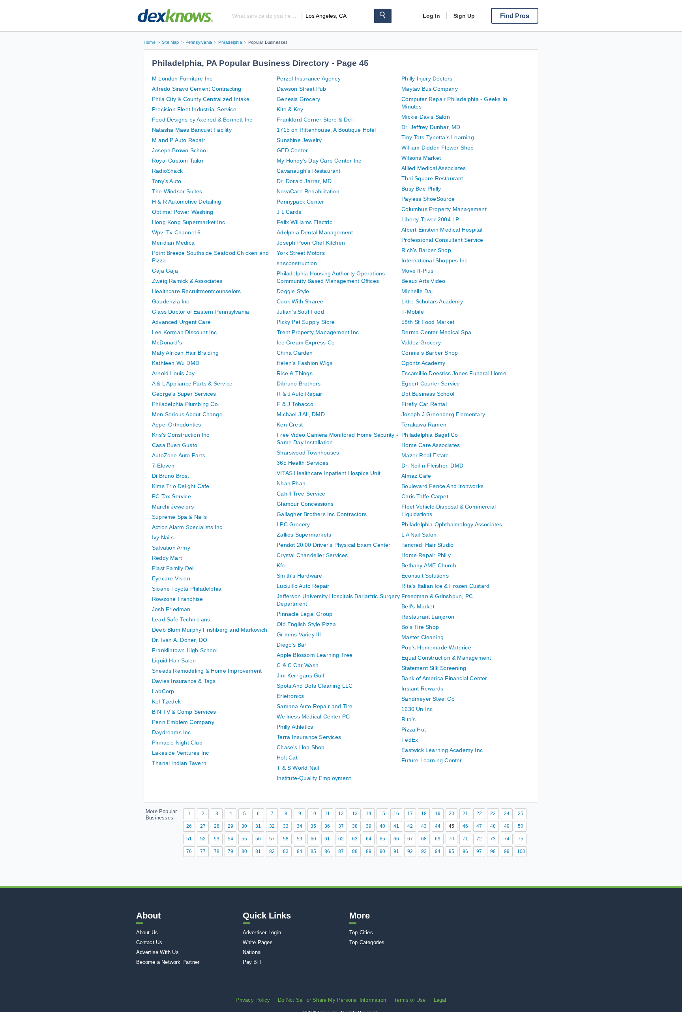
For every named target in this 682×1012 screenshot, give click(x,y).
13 (355, 813)
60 (313, 839)
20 (451, 813)
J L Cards (289, 212)
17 (410, 813)
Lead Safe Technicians (181, 619)
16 (396, 813)
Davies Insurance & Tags (184, 681)
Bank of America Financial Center (444, 678)
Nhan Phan (291, 483)
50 (520, 826)
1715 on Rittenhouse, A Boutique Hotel (326, 130)
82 (272, 851)
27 (203, 826)
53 (216, 839)
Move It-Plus (417, 270)
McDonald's (167, 342)
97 (479, 851)
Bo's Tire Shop (420, 627)
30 (244, 826)
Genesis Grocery (298, 99)
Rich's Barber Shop (426, 250)
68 (424, 839)
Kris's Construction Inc (181, 435)
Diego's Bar (291, 645)
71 (465, 839)
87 (341, 851)
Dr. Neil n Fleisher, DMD (432, 465)
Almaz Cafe (416, 476)
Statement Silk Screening (433, 668)
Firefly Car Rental (424, 404)
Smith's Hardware (299, 575)
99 (507, 851)
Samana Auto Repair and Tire (314, 706)
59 (299, 839)
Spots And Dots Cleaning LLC (314, 686)
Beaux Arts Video (423, 281)
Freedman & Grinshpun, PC (437, 596)
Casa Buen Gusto (174, 445)
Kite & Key (290, 109)
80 (244, 851)
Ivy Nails (163, 537)
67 (410, 839)
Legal (440, 1000)
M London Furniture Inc (182, 78)
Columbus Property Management (444, 209)
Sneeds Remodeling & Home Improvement (207, 671)
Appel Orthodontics (176, 424)
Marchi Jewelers (173, 506)
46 (465, 826)
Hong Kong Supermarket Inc (188, 222)
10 (313, 813)
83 (286, 851)
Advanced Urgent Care (181, 322)
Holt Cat (287, 757)
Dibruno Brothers (298, 383)
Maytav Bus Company (429, 89)
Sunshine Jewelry (299, 140)
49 (507, 826)
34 (299, 826)
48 (493, 826)
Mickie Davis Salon (425, 117)
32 (272, 826)
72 (479, 839)
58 (286, 839)
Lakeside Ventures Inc (180, 753)
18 (424, 813)
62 (341, 839)
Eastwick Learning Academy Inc (442, 750)
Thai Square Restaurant (432, 178)
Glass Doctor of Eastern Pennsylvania (200, 312)
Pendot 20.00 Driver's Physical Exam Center (333, 545)
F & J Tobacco (295, 404)
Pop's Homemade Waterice (436, 647)
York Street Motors (301, 253)
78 (216, 851)
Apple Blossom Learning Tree (314, 655)
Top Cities (361, 932)
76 (189, 851)
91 (396, 851)
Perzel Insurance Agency (309, 78)
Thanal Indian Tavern (179, 763)
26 (189, 826)
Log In (431, 16)
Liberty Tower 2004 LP (430, 219)
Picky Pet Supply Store (306, 322)
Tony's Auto (166, 181)
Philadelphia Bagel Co (429, 435)
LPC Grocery (293, 524)
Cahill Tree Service (301, 493)
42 (410, 826)
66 (396, 839)
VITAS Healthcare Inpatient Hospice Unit (328, 473)
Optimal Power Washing (182, 212)
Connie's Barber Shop (429, 353)
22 (479, 813)
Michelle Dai (417, 291)
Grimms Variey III (299, 634)
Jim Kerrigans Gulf (300, 675)
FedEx (409, 740)
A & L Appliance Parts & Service (192, 383)
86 (327, 851)
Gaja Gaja (165, 270)
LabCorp (163, 691)
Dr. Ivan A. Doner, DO (179, 640)
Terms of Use (409, 1000)
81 (258, 851)
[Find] (383, 16)
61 (327, 839)
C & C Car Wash (298, 665)
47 (479, 826)
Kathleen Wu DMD (175, 363)
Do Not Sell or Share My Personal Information (332, 1000)
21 (465, 813)
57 (272, 839)
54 (230, 839)
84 (299, 851)
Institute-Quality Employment (314, 778)
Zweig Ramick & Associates (187, 281)
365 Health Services (302, 463)
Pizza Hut (413, 729)
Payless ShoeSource (428, 199)
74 (507, 839)
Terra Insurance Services (309, 737)
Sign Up (464, 16)
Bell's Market (418, 606)
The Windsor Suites (177, 191)
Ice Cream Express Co (306, 342)
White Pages (258, 942)
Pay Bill (252, 962)
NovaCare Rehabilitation (308, 191)
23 (493, 813)
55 (244, 839)
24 (507, 813)
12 (341, 813)
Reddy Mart (167, 558)
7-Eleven (163, 465)
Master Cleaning (422, 637)
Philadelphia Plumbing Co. (185, 404)
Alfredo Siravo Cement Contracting (197, 89)
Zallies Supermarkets (304, 534)
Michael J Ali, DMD (301, 414)
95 (451, 851)
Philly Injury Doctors (426, 78)
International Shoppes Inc (434, 260)
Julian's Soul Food (300, 312)
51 (189, 839)
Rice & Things (295, 373)
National (252, 952)
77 (203, 851)
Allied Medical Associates (433, 168)
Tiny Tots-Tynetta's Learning (437, 137)
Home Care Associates (430, 445)
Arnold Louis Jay (173, 373)
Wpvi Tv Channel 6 (176, 232)
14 (368, 813)
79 (230, 851)
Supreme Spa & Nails (179, 517)
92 (410, 851)
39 (368, 826)
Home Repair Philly (426, 555)
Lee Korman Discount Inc (184, 332)
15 (382, 813)
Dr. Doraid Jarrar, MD (304, 181)
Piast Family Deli (173, 568)
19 (437, 813)
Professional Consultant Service (442, 240)
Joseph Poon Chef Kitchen (311, 242)
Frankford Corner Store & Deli (315, 119)
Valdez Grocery (421, 342)
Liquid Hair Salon (174, 660)
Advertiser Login (262, 932)
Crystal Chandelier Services (312, 555)
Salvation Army (171, 547)
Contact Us (149, 942)
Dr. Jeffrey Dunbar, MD (430, 127)
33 (286, 826)
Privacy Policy (253, 1000)
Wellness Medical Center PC (313, 716)
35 (313, 826)
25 (520, 813)
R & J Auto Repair (299, 394)
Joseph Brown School (180, 150)
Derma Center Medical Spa (436, 332)
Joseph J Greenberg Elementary (443, 414)
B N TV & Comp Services (184, 712)
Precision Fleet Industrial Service (194, 109)
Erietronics (290, 696)
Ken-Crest (290, 424)
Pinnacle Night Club (177, 742)
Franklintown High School (184, 650)
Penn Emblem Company (183, 722)
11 (327, 813)
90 (382, 851)
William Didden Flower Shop (437, 147)
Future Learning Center (431, 760)
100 (521, 851)
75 (520, 839)
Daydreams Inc (171, 732)
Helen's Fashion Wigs (304, 363)
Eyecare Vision (171, 578)
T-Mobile (412, 312)
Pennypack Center (300, 201)
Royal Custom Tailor (178, 160)
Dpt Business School (427, 394)
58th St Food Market (427, 322)
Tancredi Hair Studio (427, 545)
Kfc (281, 565)
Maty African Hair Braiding (185, 353)
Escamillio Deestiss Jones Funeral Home (453, 373)
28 (216, 826)
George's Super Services (184, 394)
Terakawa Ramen (423, 424)
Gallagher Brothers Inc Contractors (322, 514)
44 (437, 826)
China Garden (295, 353)
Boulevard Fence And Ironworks (442, 486)
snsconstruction (297, 263)
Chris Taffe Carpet (424, 496)
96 (465, 851)
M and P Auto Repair (178, 140)
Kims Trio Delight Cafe (180, 486)
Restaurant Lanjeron (427, 617)
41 (396, 826)
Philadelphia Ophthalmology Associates (451, 524)
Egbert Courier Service (430, 383)
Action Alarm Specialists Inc (187, 527)
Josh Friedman (171, 609)
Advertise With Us (157, 952)
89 (368, 851)
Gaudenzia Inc (170, 301)
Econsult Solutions (425, 575)
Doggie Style (293, 291)
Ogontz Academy (423, 363)
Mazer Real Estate (425, 455)
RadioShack (167, 171)
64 (368, 839)
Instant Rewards (422, 688)
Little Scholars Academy (432, 301)
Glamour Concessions (305, 504)
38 (355, 826)
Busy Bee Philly (421, 188)
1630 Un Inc (417, 709)
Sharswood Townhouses (308, 452)
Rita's (408, 719)
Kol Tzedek (166, 701)
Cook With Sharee (300, 301)
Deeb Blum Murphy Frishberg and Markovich (209, 630)
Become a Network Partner (168, 962)
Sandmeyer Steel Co (428, 699)
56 (258, 839)
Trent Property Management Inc (318, 332)
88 (355, 851)
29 (230, 826)
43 (424, 826)
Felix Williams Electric (304, 222)
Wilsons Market (421, 158)
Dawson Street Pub (301, 89)
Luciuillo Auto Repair (303, 586)
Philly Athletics (295, 727)
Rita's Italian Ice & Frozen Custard (445, 586)
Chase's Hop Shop (300, 747)
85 (313, 851)
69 (437, 839)
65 (382, 839)
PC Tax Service (171, 496)
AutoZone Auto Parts (178, 455)
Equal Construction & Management (446, 658)
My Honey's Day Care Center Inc (319, 160)
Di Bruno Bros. (170, 476)
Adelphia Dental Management (315, 232)
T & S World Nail (298, 768)
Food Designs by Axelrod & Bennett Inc (202, 119)
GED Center (292, 150)
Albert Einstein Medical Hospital (441, 229)
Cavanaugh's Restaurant (308, 171)
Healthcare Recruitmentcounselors (196, 291)
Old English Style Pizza (306, 624)
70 (451, 839)
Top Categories (367, 942)
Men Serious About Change (187, 414)
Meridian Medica (173, 242)
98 (493, 851)
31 (258, 826)
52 (203, 839)
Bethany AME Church (428, 565)
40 (382, 826)
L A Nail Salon (419, 534)
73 (493, 839)
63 (355, 839)
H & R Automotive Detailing (186, 201)
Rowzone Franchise (177, 599)
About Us (147, 932)
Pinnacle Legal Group (304, 614)
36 (327, 826)
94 (437, 851)
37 (341, 826)
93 (424, 851)
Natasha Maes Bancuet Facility (192, 130)
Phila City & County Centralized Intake (201, 99)
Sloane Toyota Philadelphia (186, 589)
